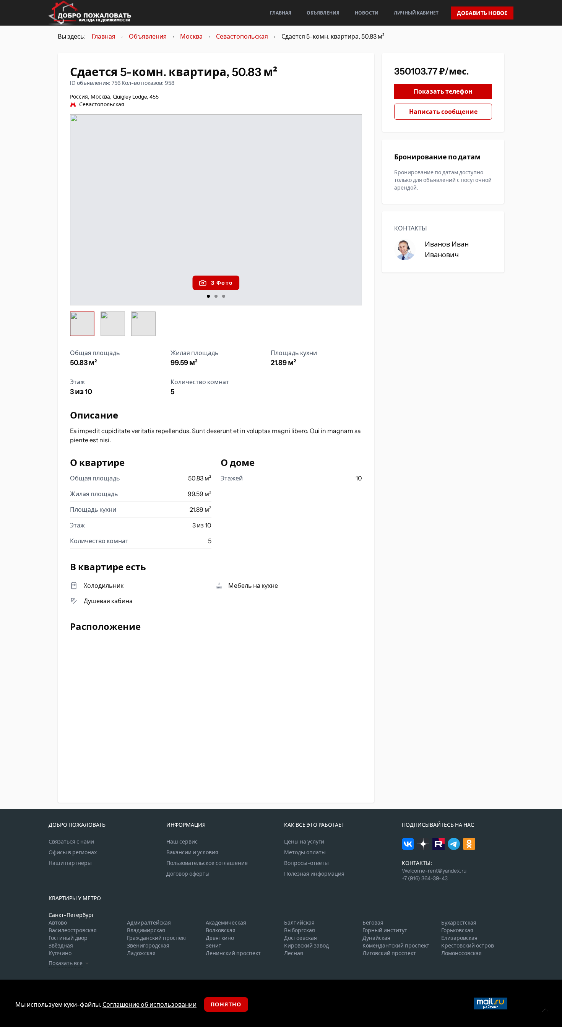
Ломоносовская (461, 953)
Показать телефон (443, 91)
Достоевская (300, 938)
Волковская (221, 930)
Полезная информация (314, 873)
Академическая (226, 922)
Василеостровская (73, 930)
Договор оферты (188, 873)
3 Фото (222, 282)
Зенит (213, 945)
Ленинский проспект (233, 953)
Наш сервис (182, 841)
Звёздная (61, 945)
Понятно (226, 1004)
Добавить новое (482, 13)
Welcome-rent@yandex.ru (434, 870)
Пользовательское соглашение (207, 863)
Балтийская (299, 922)
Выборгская (299, 930)
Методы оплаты (305, 852)
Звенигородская (148, 945)
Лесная (293, 953)
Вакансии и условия (192, 852)
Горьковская (457, 930)
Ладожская (141, 953)
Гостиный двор (68, 938)
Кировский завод (306, 945)
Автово (58, 922)
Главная (280, 13)
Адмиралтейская (149, 922)
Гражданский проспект (157, 938)
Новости (366, 13)
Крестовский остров (467, 945)
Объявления (323, 13)
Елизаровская (459, 938)
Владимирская (146, 930)
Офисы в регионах (73, 852)
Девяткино (220, 938)
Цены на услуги (304, 841)
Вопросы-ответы (306, 863)
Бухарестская (458, 922)
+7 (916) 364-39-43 (425, 878)
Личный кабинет (416, 13)
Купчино (60, 953)
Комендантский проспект (395, 945)
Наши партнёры (70, 863)
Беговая (372, 922)
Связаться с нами (71, 841)
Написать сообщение (443, 111)
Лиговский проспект (389, 953)
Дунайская (376, 938)
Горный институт (384, 930)
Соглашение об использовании (149, 1004)
